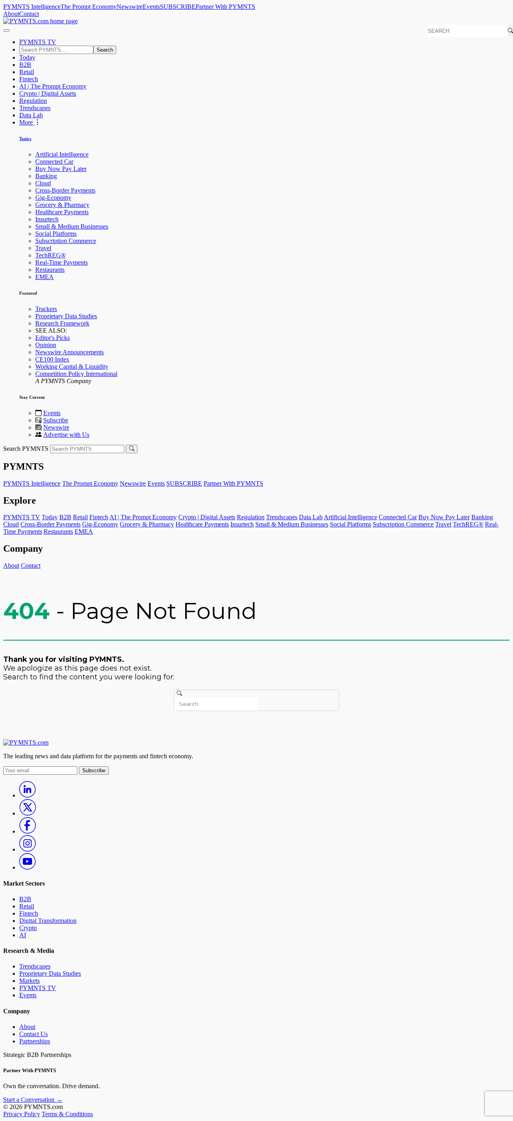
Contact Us (33, 1034)
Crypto (28, 927)
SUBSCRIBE (178, 6)
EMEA (44, 276)
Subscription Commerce (65, 240)
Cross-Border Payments (65, 190)
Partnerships (34, 1041)
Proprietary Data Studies (66, 316)
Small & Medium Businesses (71, 226)
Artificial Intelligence (62, 154)
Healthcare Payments (62, 212)
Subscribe (55, 420)
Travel (43, 248)
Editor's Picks (52, 337)
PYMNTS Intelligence (32, 6)
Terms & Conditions (67, 1114)
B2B (25, 64)
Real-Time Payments (61, 262)
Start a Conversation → (33, 1099)
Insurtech (47, 219)
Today (27, 57)
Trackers (46, 308)
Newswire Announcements (69, 352)
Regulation (33, 100)
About (11, 13)
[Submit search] (131, 449)
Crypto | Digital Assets (47, 93)
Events (151, 6)
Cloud (43, 183)
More (26, 122)
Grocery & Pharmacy (62, 204)
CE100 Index (52, 359)
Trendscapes (34, 107)
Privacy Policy (21, 1114)
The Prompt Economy (89, 6)
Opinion (45, 345)
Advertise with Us (66, 434)
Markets (29, 980)
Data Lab (31, 115)
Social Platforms (56, 233)
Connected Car (54, 161)
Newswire (130, 6)
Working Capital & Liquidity (71, 366)
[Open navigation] (6, 30)
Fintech (28, 79)
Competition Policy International (76, 373)
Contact (29, 13)
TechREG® (50, 255)
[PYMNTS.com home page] (40, 21)
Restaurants (50, 269)
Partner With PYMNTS (225, 6)
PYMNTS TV (37, 41)
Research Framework (62, 323)
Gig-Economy (53, 197)
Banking (46, 176)
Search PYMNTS (25, 448)
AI (22, 935)
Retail (26, 71)
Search (105, 50)
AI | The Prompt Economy (53, 86)
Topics (25, 138)
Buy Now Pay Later (61, 168)
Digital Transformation (48, 920)
